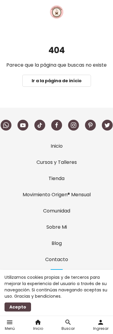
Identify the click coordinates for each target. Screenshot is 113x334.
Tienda (56, 178)
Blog (57, 243)
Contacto (56, 259)
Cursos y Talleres (56, 162)
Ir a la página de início (57, 81)
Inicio (57, 146)
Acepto (17, 307)
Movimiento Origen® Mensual (57, 194)
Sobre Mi (56, 227)
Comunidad (56, 210)
